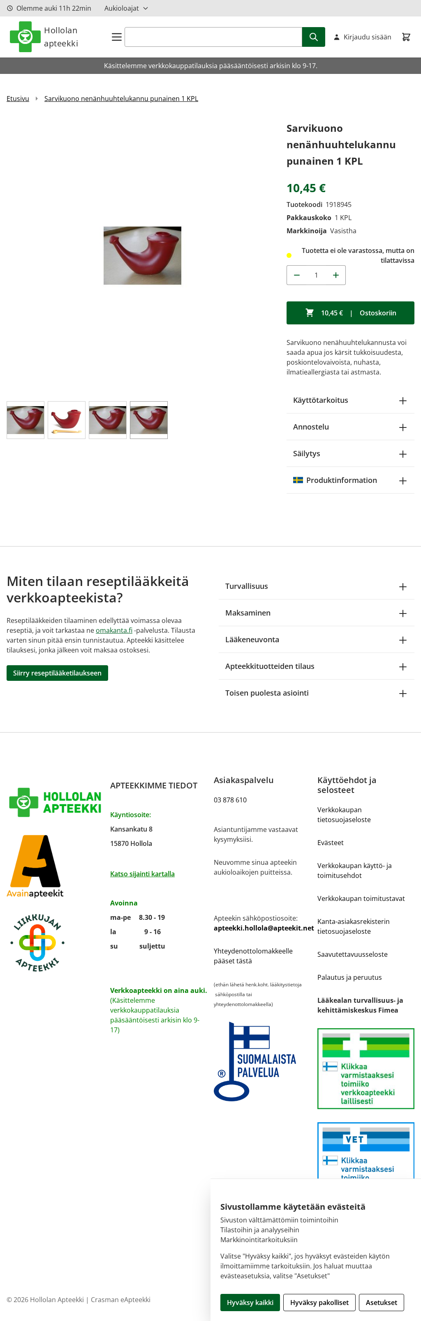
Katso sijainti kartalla (142, 873)
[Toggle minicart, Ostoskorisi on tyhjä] (406, 37)
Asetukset (381, 1302)
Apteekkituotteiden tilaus (270, 666)
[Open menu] (116, 37)
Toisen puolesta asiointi (267, 693)
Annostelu (311, 427)
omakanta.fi (114, 630)
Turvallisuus (246, 586)
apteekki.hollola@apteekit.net (264, 928)
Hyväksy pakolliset (319, 1302)
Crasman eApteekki (120, 1299)
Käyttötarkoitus (320, 400)
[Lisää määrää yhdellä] (336, 275)
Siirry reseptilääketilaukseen (57, 673)
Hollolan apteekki (61, 37)
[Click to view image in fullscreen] (142, 255)
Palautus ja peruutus (349, 977)
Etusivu (18, 98)
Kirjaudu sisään (367, 36)
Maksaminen (248, 613)
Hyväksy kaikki (250, 1302)
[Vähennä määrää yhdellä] (296, 275)
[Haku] (313, 37)
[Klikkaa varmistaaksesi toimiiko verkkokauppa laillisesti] (365, 1068)
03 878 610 (230, 799)
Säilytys (306, 453)
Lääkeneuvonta (252, 639)
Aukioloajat (121, 8)
